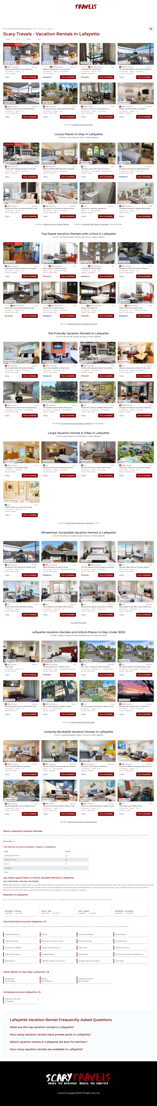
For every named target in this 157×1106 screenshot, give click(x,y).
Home (28, 16)
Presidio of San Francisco (51, 948)
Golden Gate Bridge (85, 934)
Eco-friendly (33, 881)
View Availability (30, 77)
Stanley (128, 212)
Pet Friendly (13, 881)
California (122, 113)
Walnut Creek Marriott (89, 308)
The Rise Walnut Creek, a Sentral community (97, 567)
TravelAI (71, 1093)
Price (18, 39)
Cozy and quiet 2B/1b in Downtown (17, 766)
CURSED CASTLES (100, 16)
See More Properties (78, 623)
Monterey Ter (90, 113)
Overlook (13, 73)
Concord (7, 73)
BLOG (114, 16)
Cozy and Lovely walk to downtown (94, 766)
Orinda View (13, 710)
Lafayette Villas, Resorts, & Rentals (95, 224)
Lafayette (83, 73)
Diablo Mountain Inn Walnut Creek (55, 567)
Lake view (23, 881)
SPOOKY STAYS (41, 16)
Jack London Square (12, 954)
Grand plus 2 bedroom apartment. (93, 208)
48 (66, 860)
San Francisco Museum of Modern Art (129, 954)
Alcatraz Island (120, 934)
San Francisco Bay (85, 941)
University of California (13, 948)
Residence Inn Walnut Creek (53, 308)
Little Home (9, 667)
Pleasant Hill (129, 710)
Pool (5, 881)
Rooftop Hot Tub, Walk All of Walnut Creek (20, 567)
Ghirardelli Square (48, 954)
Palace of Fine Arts (122, 948)
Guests (28, 39)
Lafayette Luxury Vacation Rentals (56, 224)
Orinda (83, 113)
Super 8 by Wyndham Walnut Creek (56, 368)
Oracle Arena (83, 954)
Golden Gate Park (11, 941)
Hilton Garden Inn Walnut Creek (54, 268)
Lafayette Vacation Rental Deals (82, 722)
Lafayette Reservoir (12, 934)
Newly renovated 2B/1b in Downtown (132, 109)
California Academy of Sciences (53, 961)
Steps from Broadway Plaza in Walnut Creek (97, 806)
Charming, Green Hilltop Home (130, 806)
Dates (8, 39)
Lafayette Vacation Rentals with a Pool (82, 324)
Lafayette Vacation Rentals (82, 125)
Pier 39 (44, 934)
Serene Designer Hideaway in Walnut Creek (97, 706)
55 (66, 856)
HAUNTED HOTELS (60, 16)
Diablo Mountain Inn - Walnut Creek (56, 667)
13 (66, 864)
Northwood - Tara (129, 472)
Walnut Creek (129, 73)
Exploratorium (10, 961)
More (38, 39)
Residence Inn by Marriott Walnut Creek (19, 308)
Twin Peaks (119, 961)
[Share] (151, 28)
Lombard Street (121, 941)
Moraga (128, 810)
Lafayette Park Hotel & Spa (91, 69)
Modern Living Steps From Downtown (18, 69)
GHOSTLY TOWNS (80, 16)
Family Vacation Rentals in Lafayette (79, 523)
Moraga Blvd (91, 73)
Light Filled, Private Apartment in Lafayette (20, 268)
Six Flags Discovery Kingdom (89, 961)
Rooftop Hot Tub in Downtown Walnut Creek (21, 208)
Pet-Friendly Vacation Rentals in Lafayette (76, 424)
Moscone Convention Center (52, 941)
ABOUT (124, 16)
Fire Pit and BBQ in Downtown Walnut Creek (135, 766)
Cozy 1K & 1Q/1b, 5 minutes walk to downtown (59, 766)
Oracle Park (82, 948)
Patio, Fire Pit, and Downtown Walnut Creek (59, 806)
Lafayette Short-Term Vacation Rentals (82, 822)
